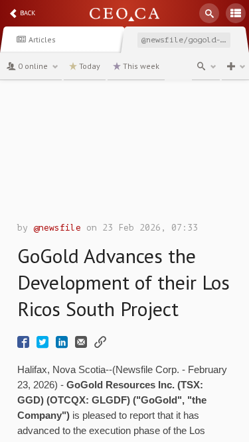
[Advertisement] (124, 154)
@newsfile (57, 228)
